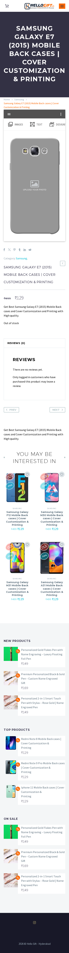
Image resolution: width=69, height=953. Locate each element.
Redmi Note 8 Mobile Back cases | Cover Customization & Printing (41, 743)
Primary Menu (62, 6)
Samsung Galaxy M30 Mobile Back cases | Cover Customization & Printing (51, 518)
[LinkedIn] (24, 249)
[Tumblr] (19, 249)
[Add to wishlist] (27, 474)
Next (56, 409)
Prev (12, 409)
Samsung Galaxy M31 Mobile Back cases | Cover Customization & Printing (17, 589)
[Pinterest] (14, 249)
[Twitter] (9, 249)
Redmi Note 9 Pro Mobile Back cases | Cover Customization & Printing (43, 767)
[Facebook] (4, 249)
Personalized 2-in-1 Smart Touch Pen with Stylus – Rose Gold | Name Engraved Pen (42, 703)
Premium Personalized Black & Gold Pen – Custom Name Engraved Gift (43, 678)
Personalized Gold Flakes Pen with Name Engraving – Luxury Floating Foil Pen (42, 654)
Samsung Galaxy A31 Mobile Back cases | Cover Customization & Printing (52, 589)
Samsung (19, 99)
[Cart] (7, 6)
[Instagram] (34, 922)
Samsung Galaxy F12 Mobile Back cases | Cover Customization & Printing (17, 518)
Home (7, 99)
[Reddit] (29, 249)
